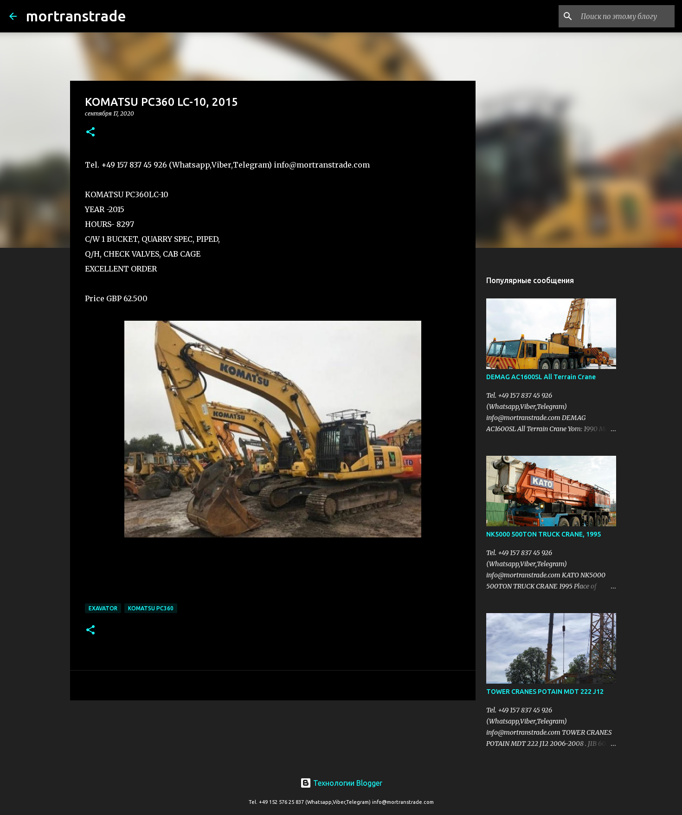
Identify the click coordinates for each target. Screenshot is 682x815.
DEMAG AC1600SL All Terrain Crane (541, 377)
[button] (90, 132)
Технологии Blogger (346, 783)
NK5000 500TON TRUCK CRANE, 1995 (543, 534)
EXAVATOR (103, 608)
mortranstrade (76, 15)
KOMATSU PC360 (151, 608)
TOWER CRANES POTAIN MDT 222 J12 (545, 691)
